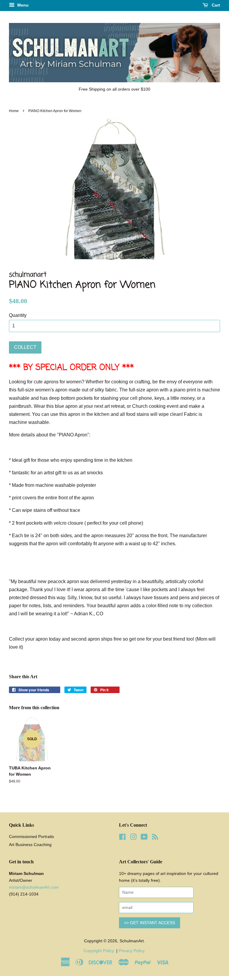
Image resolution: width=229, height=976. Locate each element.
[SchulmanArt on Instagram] (133, 838)
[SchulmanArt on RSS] (155, 838)
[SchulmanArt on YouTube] (144, 838)
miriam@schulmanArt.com (34, 887)
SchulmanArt (132, 941)
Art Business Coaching (30, 844)
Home (14, 111)
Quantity (18, 315)
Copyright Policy (99, 951)
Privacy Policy (132, 951)
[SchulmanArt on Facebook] (122, 838)
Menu (22, 5)
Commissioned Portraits (31, 836)
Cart (215, 5)
